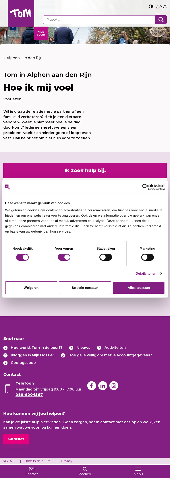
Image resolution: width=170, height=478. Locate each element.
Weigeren (31, 288)
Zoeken (85, 474)
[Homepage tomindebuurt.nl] (21, 13)
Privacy (66, 461)
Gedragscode (23, 363)
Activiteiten (115, 348)
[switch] (64, 257)
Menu (138, 474)
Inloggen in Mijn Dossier (32, 355)
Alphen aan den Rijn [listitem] (24, 58)
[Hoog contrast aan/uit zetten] (151, 6)
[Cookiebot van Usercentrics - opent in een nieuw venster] (145, 187)
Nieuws (83, 348)
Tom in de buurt (37, 461)
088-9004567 (29, 395)
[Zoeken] (161, 19)
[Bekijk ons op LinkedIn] (102, 385)
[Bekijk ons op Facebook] (91, 385)
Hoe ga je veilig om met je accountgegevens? (110, 355)
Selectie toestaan (85, 288)
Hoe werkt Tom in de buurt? (36, 348)
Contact (16, 439)
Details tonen (146, 273)
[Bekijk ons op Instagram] (113, 385)
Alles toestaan (139, 288)
